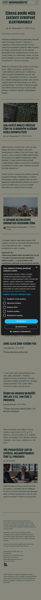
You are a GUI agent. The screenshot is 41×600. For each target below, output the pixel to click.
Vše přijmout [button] (21, 321)
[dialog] (20, 300)
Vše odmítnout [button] (21, 327)
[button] (20, 294)
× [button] (36, 267)
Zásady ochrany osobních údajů (14, 291)
